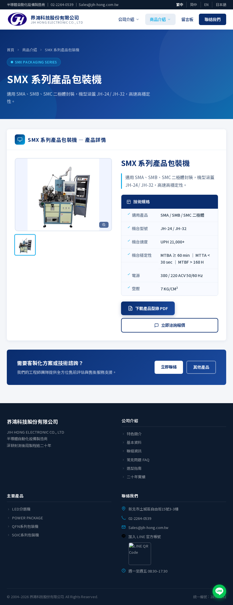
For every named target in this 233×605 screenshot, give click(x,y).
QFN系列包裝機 (25, 526)
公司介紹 (126, 19)
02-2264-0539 (62, 4)
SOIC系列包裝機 (25, 535)
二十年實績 (136, 476)
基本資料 (134, 442)
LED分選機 (21, 509)
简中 (193, 4)
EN (206, 4)
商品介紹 (158, 19)
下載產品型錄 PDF (151, 308)
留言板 (187, 19)
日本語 (221, 4)
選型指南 (134, 468)
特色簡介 (134, 433)
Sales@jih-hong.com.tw (98, 4)
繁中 (179, 4)
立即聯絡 (169, 367)
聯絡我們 (212, 19)
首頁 (10, 49)
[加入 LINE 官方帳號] (219, 591)
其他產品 (201, 367)
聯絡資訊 (134, 451)
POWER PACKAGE (27, 517)
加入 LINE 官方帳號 (144, 536)
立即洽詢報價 (173, 325)
